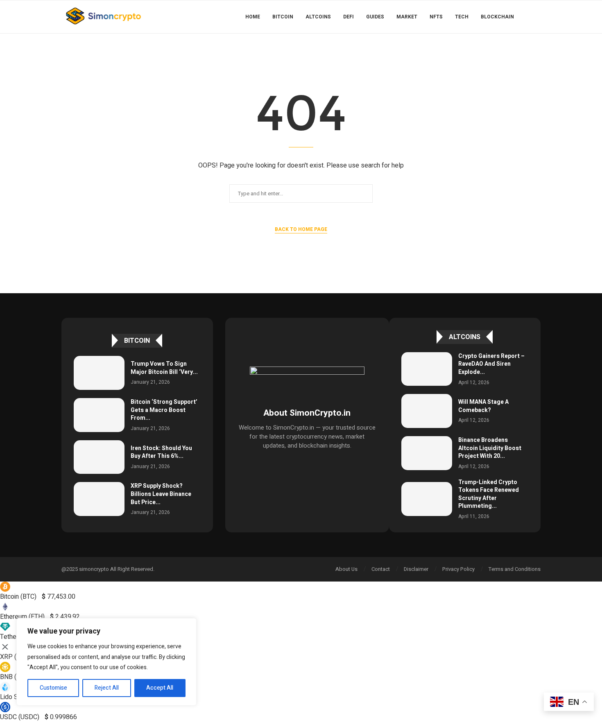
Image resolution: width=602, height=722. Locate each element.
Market (406, 16)
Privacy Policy (458, 569)
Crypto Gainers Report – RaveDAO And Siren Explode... (491, 364)
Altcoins (318, 16)
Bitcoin (282, 16)
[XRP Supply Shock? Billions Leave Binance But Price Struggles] (99, 499)
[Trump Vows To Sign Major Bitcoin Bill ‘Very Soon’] (99, 373)
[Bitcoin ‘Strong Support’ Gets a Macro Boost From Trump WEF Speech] (99, 415)
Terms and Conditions (515, 569)
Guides (375, 16)
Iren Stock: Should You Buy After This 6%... (161, 452)
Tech (461, 16)
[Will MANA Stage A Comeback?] (426, 411)
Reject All (107, 688)
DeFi (348, 16)
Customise (53, 688)
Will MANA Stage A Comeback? (483, 406)
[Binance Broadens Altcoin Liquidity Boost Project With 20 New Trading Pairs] (426, 453)
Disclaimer (416, 569)
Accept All (159, 688)
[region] (106, 662)
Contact (380, 569)
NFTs (436, 16)
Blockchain (497, 16)
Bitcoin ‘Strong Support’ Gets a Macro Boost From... (164, 410)
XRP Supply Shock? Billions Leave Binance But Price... (161, 494)
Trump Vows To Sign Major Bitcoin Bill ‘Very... (164, 368)
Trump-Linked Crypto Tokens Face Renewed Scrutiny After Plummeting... (488, 494)
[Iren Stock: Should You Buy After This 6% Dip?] (99, 457)
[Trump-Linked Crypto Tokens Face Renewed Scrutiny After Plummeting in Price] (426, 499)
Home (252, 16)
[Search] (536, 16)
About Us (346, 569)
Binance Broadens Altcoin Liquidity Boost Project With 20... (489, 448)
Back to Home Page (301, 229)
